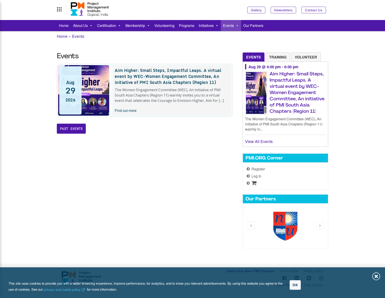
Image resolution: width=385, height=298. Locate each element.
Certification (106, 25)
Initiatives (206, 25)
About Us (80, 25)
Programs (186, 25)
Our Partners (253, 25)
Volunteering (164, 25)
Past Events (71, 129)
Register (258, 168)
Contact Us (313, 10)
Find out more (126, 110)
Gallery (256, 10)
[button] (251, 226)
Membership (135, 25)
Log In (256, 176)
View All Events (259, 141)
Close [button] (376, 276)
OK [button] (295, 284)
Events (228, 25)
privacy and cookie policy (62, 289)
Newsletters (283, 10)
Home (64, 25)
